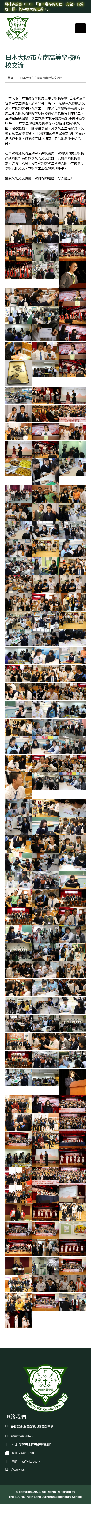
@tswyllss (18, 1469)
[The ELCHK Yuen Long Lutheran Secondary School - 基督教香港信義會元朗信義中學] (17, 28)
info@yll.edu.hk (29, 1461)
